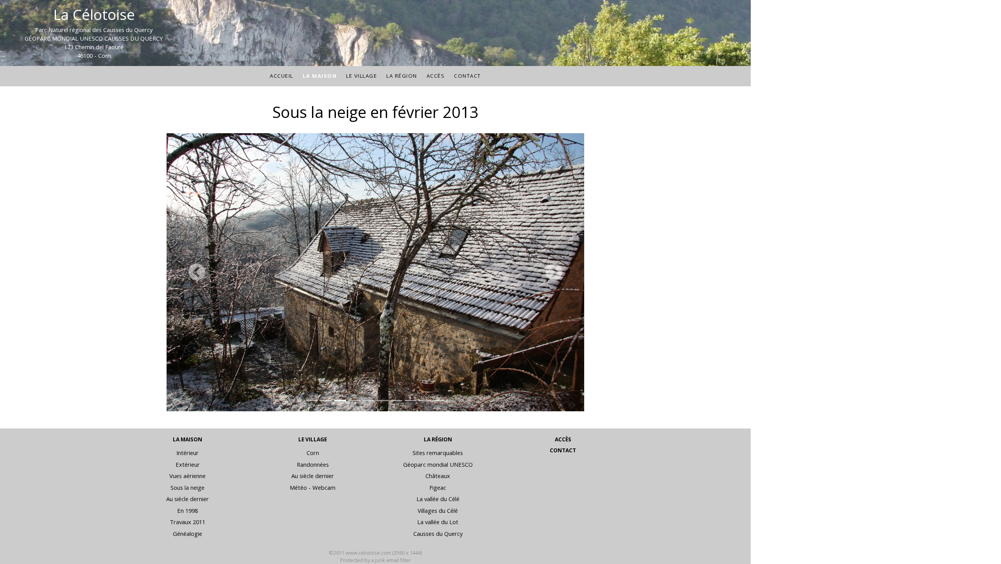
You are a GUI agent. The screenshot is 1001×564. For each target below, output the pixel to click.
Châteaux (437, 476)
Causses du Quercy (438, 533)
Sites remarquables (438, 453)
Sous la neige (187, 487)
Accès (436, 75)
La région (401, 75)
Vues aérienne (187, 476)
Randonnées (313, 464)
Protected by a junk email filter (375, 560)
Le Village (361, 75)
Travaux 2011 (187, 522)
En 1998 (187, 510)
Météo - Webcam (312, 487)
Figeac (437, 487)
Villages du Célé (438, 510)
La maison (320, 75)
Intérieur (187, 453)
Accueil (281, 75)
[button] (196, 272)
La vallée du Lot (437, 522)
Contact (467, 75)
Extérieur (188, 464)
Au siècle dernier (187, 499)
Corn (313, 453)
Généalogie (187, 533)
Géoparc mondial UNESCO (438, 464)
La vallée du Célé (437, 499)
